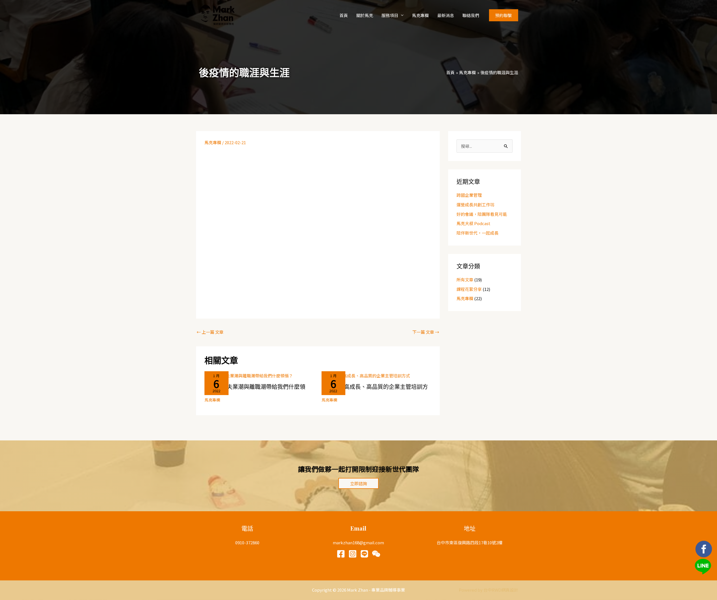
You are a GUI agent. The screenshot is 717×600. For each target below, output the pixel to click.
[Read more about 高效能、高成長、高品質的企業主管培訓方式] (366, 375)
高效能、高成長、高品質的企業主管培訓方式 (375, 389)
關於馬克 (364, 15)
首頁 (343, 15)
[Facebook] (341, 554)
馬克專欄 (420, 15)
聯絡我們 (470, 15)
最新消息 (445, 15)
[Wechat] (376, 554)
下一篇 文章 (425, 332)
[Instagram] (352, 554)
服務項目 (389, 15)
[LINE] (364, 554)
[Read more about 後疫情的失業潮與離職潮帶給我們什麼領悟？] (248, 375)
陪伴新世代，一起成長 (478, 233)
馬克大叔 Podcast (473, 223)
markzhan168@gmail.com (358, 542)
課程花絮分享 (469, 289)
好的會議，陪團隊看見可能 (482, 214)
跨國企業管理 (469, 195)
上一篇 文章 (210, 332)
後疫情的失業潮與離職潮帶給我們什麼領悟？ (254, 389)
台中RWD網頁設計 (500, 590)
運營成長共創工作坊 (475, 204)
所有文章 (465, 280)
